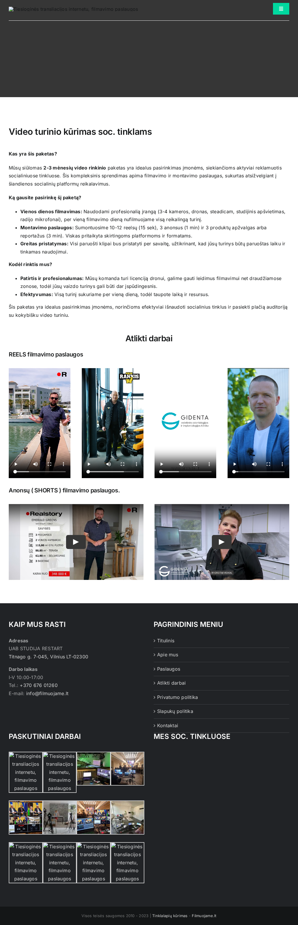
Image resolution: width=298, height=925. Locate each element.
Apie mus (167, 655)
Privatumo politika (177, 697)
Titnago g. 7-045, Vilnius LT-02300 (48, 657)
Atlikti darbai (171, 683)
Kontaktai (167, 725)
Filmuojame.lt (204, 915)
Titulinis (165, 641)
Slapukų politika (175, 711)
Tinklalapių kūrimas (170, 915)
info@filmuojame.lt (47, 693)
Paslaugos (168, 669)
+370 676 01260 (38, 685)
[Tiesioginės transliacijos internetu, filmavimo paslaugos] (73, 9)
